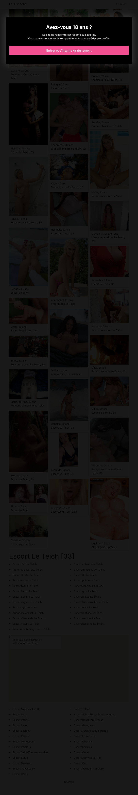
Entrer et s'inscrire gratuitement (69, 50)
